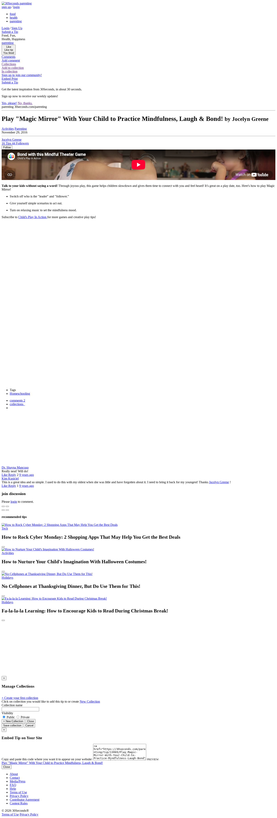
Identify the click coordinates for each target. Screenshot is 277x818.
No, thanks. (25, 103)
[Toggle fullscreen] (7, 506)
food (13, 14)
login (16, 7)
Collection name (12, 705)
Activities (8, 128)
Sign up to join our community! (22, 75)
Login (5, 28)
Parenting (21, 128)
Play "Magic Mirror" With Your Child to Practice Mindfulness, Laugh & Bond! (52, 763)
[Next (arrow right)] (7, 510)
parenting (16, 21)
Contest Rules (19, 803)
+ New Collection (13, 721)
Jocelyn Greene (219, 482)
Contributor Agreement (24, 799)
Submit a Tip (10, 32)
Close (30, 721)
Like (5, 475)
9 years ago (26, 475)
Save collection (12, 725)
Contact (15, 777)
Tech (5, 528)
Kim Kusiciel (10, 478)
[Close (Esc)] (3, 506)
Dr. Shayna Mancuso (15, 467)
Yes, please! (9, 103)
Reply (12, 475)
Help (13, 788)
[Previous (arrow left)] (3, 510)
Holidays (7, 577)
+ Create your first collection (20, 698)
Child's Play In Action (32, 217)
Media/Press (17, 781)
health (13, 17)
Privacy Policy (19, 796)
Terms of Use (18, 792)
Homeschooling (20, 393)
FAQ (13, 785)
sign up (6, 7)
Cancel (29, 725)
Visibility (7, 713)
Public (11, 717)
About (14, 774)
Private (25, 717)
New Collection (90, 701)
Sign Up (17, 28)
